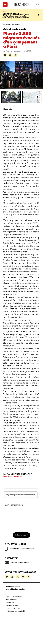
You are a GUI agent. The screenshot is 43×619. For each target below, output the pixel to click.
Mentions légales (11, 605)
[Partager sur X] (16, 55)
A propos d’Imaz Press (14, 597)
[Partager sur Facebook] (10, 55)
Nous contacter (11, 600)
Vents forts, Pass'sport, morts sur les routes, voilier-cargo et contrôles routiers (16, 16)
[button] (5, 4)
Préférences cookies (13, 608)
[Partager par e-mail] (5, 55)
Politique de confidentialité (15, 611)
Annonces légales (13, 586)
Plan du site (9, 602)
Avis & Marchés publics (15, 589)
